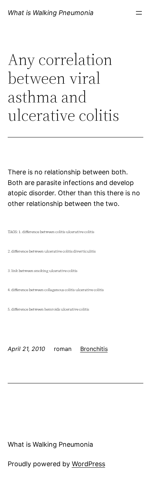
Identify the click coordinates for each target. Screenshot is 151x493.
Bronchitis (94, 348)
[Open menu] (139, 12)
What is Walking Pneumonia (50, 13)
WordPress (88, 464)
